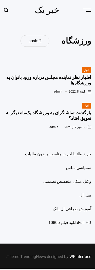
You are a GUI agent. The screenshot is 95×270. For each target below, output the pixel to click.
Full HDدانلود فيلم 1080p (69, 222)
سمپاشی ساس (78, 167)
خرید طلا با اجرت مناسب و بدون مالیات (58, 154)
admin (57, 91)
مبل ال (85, 195)
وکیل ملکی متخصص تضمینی (67, 181)
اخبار (86, 70)
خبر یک (47, 10)
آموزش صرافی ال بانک (72, 208)
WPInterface (80, 256)
